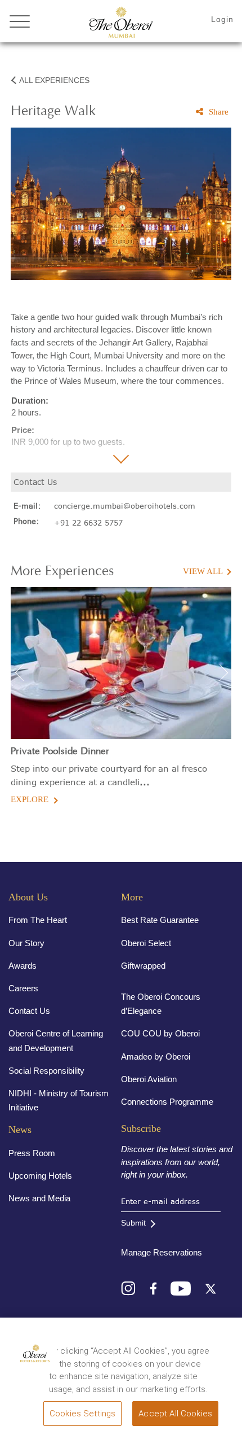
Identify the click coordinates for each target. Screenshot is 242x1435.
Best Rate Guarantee (160, 920)
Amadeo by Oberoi (155, 1056)
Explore (29, 799)
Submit (133, 1222)
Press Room (31, 1153)
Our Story (26, 943)
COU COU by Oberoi (160, 1033)
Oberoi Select (146, 943)
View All (203, 571)
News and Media (39, 1198)
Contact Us (29, 1011)
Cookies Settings (82, 1413)
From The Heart (37, 920)
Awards (22, 965)
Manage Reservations (161, 1252)
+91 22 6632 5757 (88, 523)
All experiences (54, 80)
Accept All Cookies (175, 1413)
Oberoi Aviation (149, 1079)
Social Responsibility (46, 1070)
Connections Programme (167, 1101)
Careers (23, 988)
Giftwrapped (143, 965)
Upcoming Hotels (40, 1175)
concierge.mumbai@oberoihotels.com (124, 506)
